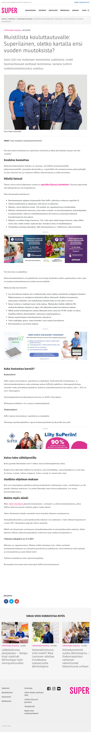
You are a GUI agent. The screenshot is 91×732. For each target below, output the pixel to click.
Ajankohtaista (30, 10)
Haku (84, 10)
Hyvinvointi (53, 10)
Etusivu (4, 19)
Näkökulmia (64, 10)
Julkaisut (75, 10)
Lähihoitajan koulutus (24, 19)
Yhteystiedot (29, 706)
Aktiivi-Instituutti (16, 503)
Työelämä (42, 10)
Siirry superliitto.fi (81, 2)
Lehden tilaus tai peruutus (31, 700)
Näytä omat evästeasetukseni (31, 712)
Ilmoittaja (28, 688)
